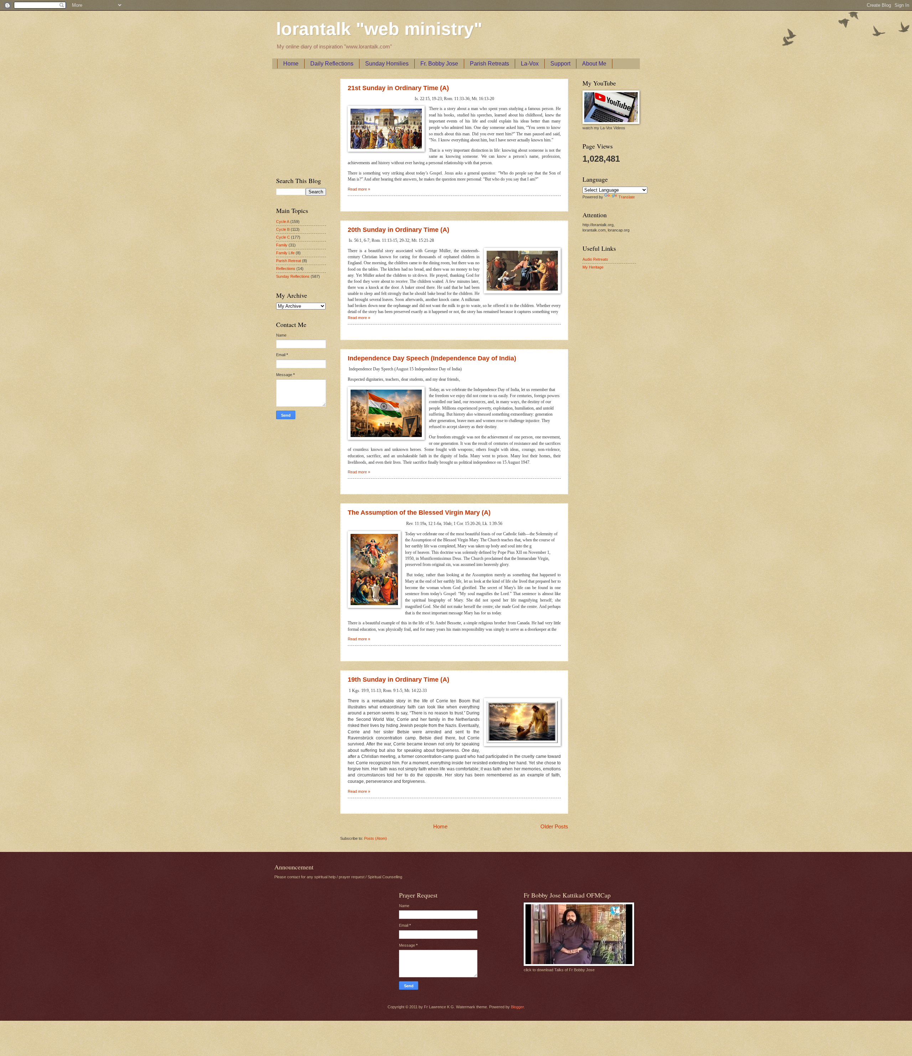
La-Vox (530, 64)
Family (281, 245)
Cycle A (282, 221)
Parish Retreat (288, 261)
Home (291, 64)
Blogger (517, 1007)
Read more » (359, 189)
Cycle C (283, 237)
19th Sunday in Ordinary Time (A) (398, 679)
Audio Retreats (595, 259)
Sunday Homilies (387, 64)
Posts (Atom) (375, 838)
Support (560, 64)
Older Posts (554, 826)
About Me (594, 64)
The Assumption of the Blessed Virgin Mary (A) (419, 512)
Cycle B (283, 229)
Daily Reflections (331, 64)
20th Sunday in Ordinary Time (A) (398, 229)
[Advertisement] (297, 121)
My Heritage (592, 267)
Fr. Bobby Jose (439, 64)
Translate (626, 197)
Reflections (285, 268)
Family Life (285, 253)
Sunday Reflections (293, 276)
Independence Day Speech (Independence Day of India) (432, 358)
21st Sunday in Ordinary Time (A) (398, 88)
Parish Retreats (489, 64)
